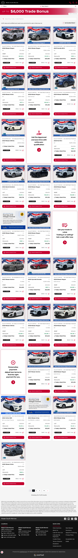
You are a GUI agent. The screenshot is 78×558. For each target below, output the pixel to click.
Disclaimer (56, 543)
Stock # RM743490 (32, 416)
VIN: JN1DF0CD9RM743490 (43, 416)
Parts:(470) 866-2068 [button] (9, 537)
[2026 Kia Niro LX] (65, 128)
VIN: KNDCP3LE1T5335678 (69, 138)
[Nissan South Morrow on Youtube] (68, 519)
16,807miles (20, 235)
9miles (74, 327)
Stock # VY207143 (6, 277)
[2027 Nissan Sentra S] (13, 266)
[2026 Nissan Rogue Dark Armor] (39, 81)
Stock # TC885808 (58, 323)
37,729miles (72, 96)
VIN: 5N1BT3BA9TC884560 (69, 185)
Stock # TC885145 (32, 231)
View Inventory (57, 528)
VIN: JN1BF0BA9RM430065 (69, 416)
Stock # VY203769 (32, 370)
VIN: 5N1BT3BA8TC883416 (44, 323)
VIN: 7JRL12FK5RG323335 (18, 416)
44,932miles (72, 50)
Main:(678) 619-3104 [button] (8, 533)
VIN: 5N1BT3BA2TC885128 (44, 92)
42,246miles (20, 189)
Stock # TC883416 (32, 323)
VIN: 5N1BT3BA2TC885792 (69, 370)
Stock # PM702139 (58, 46)
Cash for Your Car (58, 532)
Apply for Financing (71, 532)
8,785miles (21, 96)
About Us (55, 530)
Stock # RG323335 (6, 416)
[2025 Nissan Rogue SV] (13, 220)
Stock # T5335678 (58, 138)
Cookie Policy (56, 539)
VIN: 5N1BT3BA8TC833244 (18, 46)
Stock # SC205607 (58, 92)
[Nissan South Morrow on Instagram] (71, 519)
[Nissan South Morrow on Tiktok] (75, 519)
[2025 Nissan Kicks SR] (13, 451)
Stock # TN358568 (6, 323)
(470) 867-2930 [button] (42, 535)
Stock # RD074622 (6, 185)
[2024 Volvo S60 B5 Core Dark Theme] (13, 405)
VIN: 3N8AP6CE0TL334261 (18, 92)
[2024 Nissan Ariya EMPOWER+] (65, 405)
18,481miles (21, 466)
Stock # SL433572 (6, 462)
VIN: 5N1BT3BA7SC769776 (18, 231)
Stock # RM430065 (58, 416)
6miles (48, 96)
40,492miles (20, 420)
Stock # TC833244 (6, 46)
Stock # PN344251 (6, 138)
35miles (22, 50)
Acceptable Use (70, 539)
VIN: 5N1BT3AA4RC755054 (43, 46)
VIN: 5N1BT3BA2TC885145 (44, 231)
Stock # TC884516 (58, 277)
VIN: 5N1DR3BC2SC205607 (69, 92)
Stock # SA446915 (32, 277)
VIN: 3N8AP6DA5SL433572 (18, 462)
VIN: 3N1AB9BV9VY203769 (43, 370)
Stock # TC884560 (58, 185)
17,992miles (46, 50)
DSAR (67, 541)
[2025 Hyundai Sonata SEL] (39, 266)
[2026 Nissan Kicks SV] (13, 81)
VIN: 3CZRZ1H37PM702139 (69, 46)
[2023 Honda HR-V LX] (65, 35)
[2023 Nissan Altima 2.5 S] (13, 128)
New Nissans (69, 528)
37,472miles (46, 420)
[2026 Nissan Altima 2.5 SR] (13, 312)
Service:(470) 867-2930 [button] (9, 535)
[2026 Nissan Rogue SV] (13, 35)
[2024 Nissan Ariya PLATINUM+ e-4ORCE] (39, 405)
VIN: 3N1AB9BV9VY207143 (18, 277)
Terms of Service (57, 541)
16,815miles (72, 143)
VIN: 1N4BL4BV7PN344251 (18, 138)
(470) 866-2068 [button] (25, 535)
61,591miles (46, 281)
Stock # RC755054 (32, 46)
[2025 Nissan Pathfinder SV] (65, 81)
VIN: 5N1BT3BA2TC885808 (69, 323)
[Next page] (47, 490)
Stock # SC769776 (6, 231)
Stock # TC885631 (32, 185)
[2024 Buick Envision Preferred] (13, 174)
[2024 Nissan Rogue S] (39, 35)
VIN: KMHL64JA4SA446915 (43, 277)
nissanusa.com (57, 546)
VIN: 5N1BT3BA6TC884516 (70, 277)
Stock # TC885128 (32, 92)
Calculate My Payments (56, 535)
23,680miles (72, 420)
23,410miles (20, 143)
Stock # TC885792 (58, 370)
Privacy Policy (69, 535)
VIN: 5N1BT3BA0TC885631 (44, 185)
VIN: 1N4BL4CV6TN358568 (18, 323)
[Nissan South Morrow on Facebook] (64, 519)
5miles (22, 281)
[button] (70, 2)
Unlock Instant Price (10, 67)
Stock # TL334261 (6, 92)
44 (44, 490)
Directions (69, 530)
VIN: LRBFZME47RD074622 (18, 185)
